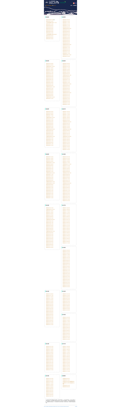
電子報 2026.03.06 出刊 (49, 37)
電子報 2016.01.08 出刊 (66, 286)
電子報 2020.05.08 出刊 (49, 184)
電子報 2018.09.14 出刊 (49, 218)
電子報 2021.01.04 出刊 (66, 149)
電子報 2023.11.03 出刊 (66, 69)
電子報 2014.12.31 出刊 (66, 293)
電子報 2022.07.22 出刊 (49, 127)
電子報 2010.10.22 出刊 (49, 385)
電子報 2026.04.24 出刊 (49, 31)
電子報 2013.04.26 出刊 (66, 330)
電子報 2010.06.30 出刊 (49, 394)
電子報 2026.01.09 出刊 (49, 38)
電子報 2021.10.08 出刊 (66, 117)
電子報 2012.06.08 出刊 (49, 358)
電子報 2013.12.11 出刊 (66, 318)
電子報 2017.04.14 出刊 (66, 234)
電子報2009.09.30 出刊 (66, 378)
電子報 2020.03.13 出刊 (49, 190)
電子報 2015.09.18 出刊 (49, 304)
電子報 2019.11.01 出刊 (66, 165)
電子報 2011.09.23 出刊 (66, 356)
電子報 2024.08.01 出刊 (49, 79)
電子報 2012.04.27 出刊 (49, 362)
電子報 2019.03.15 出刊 (66, 193)
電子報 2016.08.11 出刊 (66, 264)
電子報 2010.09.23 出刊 (49, 388)
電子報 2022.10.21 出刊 (49, 118)
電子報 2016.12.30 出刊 (66, 250)
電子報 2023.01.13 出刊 (66, 104)
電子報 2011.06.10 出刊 (66, 359)
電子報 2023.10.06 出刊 (66, 72)
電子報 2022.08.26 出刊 (49, 124)
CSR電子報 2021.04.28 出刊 (67, 136)
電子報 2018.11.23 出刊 (49, 210)
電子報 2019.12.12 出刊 (66, 158)
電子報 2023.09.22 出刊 (66, 73)
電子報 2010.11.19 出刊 (49, 382)
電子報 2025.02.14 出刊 (66, 51)
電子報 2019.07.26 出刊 (66, 177)
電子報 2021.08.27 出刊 (66, 123)
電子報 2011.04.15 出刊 (66, 365)
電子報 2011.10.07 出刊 (66, 355)
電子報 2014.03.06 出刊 (66, 307)
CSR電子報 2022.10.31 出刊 (50, 117)
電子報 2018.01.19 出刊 (49, 245)
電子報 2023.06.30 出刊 (66, 85)
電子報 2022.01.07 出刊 (49, 145)
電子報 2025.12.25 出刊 (66, 19)
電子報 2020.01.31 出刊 (49, 194)
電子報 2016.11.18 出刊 (66, 254)
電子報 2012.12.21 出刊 (49, 346)
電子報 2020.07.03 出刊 (49, 175)
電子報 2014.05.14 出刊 (66, 301)
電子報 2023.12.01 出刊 (66, 66)
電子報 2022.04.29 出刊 (49, 134)
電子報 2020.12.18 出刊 (49, 156)
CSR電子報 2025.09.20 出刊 (67, 28)
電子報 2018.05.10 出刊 (49, 234)
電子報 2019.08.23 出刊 (66, 174)
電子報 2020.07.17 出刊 (49, 174)
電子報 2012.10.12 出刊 (49, 353)
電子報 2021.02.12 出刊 (66, 145)
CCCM (76, 406)
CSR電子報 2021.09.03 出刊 (67, 121)
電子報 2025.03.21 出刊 (66, 48)
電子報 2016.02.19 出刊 (66, 282)
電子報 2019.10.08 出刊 (66, 168)
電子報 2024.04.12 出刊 (49, 91)
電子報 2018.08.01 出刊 (49, 223)
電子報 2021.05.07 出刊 (66, 134)
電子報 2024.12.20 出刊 (49, 63)
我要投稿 (47, 5)
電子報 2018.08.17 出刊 (49, 222)
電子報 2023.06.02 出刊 (66, 88)
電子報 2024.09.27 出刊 (49, 73)
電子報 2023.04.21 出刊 (66, 94)
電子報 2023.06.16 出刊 (66, 86)
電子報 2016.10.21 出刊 (66, 257)
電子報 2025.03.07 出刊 (66, 50)
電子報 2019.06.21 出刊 (66, 180)
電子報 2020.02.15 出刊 (49, 193)
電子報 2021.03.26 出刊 (66, 140)
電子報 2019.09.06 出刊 (66, 171)
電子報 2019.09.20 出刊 (66, 169)
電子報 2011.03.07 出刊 (66, 369)
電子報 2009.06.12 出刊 (66, 385)
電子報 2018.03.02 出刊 (49, 241)
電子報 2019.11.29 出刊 (66, 159)
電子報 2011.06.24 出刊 (66, 358)
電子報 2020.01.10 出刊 (49, 197)
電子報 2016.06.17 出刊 (66, 270)
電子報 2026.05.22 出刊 (49, 28)
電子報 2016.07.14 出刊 (66, 267)
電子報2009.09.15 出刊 (66, 379)
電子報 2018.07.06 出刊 (49, 226)
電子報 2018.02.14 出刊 (49, 242)
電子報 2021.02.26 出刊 (66, 143)
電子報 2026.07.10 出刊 (49, 24)
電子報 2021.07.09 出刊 (66, 127)
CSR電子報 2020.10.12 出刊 (50, 162)
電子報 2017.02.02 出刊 (66, 241)
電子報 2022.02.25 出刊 (49, 142)
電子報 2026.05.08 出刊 (49, 29)
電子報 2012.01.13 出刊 (49, 369)
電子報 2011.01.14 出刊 (66, 371)
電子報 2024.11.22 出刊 (49, 67)
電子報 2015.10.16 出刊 (49, 301)
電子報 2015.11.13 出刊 (49, 298)
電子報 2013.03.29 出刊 (66, 333)
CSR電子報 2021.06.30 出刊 (67, 129)
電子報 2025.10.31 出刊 (66, 24)
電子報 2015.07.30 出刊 (49, 307)
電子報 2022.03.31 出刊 (49, 139)
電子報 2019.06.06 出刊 (66, 181)
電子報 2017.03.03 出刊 (66, 238)
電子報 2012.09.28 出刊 (49, 355)
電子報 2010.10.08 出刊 (49, 387)
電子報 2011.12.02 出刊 (66, 349)
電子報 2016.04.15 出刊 (66, 276)
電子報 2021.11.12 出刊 (66, 114)
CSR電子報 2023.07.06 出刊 (67, 83)
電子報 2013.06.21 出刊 (66, 324)
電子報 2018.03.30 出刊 (49, 238)
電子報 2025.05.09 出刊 (66, 43)
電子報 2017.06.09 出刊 (66, 228)
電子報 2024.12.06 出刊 (49, 64)
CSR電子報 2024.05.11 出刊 (50, 86)
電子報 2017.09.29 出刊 (66, 216)
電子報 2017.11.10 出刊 (66, 212)
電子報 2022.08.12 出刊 (49, 126)
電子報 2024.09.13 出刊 (49, 75)
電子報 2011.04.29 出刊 (66, 363)
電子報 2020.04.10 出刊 (49, 187)
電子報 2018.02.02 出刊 (49, 244)
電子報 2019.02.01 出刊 (66, 197)
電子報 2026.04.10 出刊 (49, 32)
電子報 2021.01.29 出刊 (66, 146)
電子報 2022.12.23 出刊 (49, 111)
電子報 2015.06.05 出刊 (49, 309)
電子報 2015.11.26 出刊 (49, 296)
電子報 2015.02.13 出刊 (49, 321)
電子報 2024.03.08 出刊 (49, 94)
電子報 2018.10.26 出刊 (49, 213)
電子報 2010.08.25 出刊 (49, 391)
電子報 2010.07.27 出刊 (49, 393)
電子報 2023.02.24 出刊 (66, 99)
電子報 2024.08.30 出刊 (49, 76)
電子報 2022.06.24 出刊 (49, 130)
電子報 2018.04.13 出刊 (49, 237)
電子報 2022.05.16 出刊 (49, 133)
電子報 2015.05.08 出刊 (49, 312)
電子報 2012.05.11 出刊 (49, 360)
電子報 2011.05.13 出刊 (66, 362)
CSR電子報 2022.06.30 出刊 (50, 129)
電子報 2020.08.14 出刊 (49, 169)
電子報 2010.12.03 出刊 (49, 381)
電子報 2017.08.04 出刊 (66, 222)
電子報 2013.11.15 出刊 (66, 321)
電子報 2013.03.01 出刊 (66, 336)
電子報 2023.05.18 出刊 (66, 89)
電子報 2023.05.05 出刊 (66, 91)
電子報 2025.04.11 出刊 (66, 47)
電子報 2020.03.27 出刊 (49, 188)
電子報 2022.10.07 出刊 (49, 120)
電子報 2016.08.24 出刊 (66, 263)
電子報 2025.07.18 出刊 (66, 35)
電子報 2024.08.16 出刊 (49, 78)
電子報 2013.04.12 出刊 (66, 331)
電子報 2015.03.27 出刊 (49, 317)
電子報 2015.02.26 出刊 (49, 320)
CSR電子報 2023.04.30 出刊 (67, 92)
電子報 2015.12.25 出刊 (49, 293)
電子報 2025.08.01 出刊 (66, 34)
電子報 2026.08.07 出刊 (49, 19)
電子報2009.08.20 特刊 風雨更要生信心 (68, 381)
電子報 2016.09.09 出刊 (66, 261)
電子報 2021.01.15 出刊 (66, 148)
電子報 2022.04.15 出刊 (49, 137)
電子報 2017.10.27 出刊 (66, 213)
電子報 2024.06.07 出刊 (49, 83)
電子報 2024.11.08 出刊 (49, 69)
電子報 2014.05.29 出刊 (66, 299)
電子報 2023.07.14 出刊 (66, 82)
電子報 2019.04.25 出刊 (66, 187)
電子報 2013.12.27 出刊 (66, 317)
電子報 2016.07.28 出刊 (66, 266)
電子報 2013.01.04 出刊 (66, 339)
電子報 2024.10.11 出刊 (49, 72)
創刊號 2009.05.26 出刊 (66, 386)
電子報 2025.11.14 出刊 (66, 22)
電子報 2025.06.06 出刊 (66, 40)
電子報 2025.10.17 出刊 (66, 25)
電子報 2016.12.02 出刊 (66, 253)
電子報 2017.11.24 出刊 (66, 210)
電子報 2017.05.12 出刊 (66, 231)
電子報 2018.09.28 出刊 (49, 216)
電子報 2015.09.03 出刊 (49, 305)
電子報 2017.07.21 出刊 (66, 223)
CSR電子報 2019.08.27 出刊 (67, 172)
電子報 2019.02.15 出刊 (66, 196)
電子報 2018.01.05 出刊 (49, 247)
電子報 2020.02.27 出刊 (49, 191)
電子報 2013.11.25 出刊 (66, 320)
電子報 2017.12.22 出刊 (66, 207)
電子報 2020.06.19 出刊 (49, 177)
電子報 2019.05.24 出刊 (66, 184)
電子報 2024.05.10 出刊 (49, 88)
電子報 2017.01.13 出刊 (66, 242)
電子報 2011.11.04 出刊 (66, 352)
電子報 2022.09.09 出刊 (49, 123)
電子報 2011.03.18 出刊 (66, 368)
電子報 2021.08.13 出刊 (66, 124)
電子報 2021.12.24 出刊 (66, 111)
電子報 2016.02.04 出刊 (66, 283)
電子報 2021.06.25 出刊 (66, 130)
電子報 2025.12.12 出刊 (66, 21)
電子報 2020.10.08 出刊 (49, 164)
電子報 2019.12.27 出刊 (66, 156)
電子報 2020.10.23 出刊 (49, 161)
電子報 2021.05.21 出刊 (66, 133)
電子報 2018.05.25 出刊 (49, 232)
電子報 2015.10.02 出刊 (49, 302)
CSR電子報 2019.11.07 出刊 (67, 164)
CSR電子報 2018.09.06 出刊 (50, 219)
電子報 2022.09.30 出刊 (49, 121)
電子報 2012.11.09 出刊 (49, 350)
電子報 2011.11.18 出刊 (66, 350)
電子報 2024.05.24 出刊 (49, 85)
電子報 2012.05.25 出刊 (49, 359)
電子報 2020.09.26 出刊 (49, 165)
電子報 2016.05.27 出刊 (66, 272)
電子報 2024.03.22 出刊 (49, 92)
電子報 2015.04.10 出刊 (49, 315)
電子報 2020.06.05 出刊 (49, 178)
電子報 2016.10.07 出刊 (66, 258)
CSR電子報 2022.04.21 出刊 (50, 136)
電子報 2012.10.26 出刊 (49, 352)
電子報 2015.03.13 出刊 (49, 318)
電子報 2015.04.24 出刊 (49, 314)
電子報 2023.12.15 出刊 (66, 64)
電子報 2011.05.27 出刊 (66, 360)
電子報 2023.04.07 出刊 (66, 95)
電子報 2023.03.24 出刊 (66, 97)
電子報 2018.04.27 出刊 (49, 235)
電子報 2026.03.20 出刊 (49, 35)
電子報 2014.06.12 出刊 (66, 298)
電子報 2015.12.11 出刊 (49, 295)
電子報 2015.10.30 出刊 (49, 299)
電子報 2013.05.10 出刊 (66, 328)
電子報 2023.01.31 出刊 (66, 102)
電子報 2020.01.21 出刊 (49, 196)
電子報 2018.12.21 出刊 (49, 207)
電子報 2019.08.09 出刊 (66, 175)
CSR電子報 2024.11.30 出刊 (50, 66)
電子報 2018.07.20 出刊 (49, 225)
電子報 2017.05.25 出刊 (66, 229)
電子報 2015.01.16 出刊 (49, 324)
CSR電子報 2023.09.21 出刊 (67, 75)
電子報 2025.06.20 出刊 (66, 38)
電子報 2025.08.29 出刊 (66, 31)
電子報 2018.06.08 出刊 (49, 229)
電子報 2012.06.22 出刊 (49, 356)
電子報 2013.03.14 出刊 (66, 334)
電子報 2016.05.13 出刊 (66, 273)
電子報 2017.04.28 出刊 (66, 232)
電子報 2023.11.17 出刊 (66, 67)
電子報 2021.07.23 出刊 (66, 126)
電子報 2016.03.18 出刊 (66, 279)
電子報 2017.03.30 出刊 (66, 235)
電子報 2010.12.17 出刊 (49, 379)
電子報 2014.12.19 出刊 (66, 295)
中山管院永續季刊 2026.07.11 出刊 (51, 22)
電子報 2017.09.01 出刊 (66, 219)
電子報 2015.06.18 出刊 (49, 308)
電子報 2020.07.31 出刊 (49, 171)
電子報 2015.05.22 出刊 (49, 311)
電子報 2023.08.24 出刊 (66, 78)
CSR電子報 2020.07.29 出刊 (50, 172)
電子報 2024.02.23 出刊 (49, 95)
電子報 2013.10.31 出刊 (66, 323)
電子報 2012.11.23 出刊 (49, 349)
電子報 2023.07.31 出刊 (66, 80)
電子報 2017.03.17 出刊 (66, 237)
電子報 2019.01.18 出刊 (66, 199)
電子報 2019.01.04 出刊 (66, 200)
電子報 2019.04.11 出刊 (66, 190)
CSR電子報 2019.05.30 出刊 (67, 183)
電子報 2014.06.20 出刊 (66, 296)
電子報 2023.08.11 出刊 (66, 79)
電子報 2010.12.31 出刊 (49, 378)
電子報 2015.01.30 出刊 (49, 323)
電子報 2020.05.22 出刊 (49, 180)
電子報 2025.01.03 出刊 (66, 56)
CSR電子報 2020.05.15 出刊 (50, 181)
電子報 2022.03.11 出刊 (49, 140)
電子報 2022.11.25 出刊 (49, 114)
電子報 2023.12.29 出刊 (66, 63)
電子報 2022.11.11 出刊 (49, 115)
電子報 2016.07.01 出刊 (66, 269)
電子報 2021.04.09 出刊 (66, 139)
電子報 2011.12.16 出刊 (66, 347)
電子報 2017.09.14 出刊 (66, 218)
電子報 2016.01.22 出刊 (66, 285)
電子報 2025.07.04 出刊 (66, 37)
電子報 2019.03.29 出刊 (66, 191)
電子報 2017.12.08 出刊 (66, 209)
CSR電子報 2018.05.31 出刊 (50, 231)
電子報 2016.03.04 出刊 (66, 280)
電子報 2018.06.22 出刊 (49, 228)
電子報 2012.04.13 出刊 (49, 363)
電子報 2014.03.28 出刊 (66, 305)
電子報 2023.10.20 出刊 (66, 70)
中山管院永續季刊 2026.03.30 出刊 (51, 34)
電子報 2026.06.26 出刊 (49, 25)
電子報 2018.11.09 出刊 (49, 212)
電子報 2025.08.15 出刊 (66, 32)
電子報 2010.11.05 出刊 (49, 384)
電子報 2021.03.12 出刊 (66, 142)
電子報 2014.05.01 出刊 (66, 302)
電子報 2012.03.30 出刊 (49, 365)
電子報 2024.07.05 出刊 (49, 82)
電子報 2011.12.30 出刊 (66, 346)
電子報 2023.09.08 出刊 (66, 76)
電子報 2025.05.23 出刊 (66, 41)
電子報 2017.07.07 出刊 (66, 225)
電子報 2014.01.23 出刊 (66, 308)
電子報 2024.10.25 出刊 (49, 70)
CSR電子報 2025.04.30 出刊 (67, 44)
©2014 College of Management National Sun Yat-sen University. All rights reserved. (56, 406)
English (54, 5)
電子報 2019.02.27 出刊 (66, 194)
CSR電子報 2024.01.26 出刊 (50, 97)
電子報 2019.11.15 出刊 (66, 162)
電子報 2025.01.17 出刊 (66, 53)
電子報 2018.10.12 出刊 (49, 215)
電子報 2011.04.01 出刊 (66, 366)
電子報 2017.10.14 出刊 (66, 215)
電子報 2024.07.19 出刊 (49, 80)
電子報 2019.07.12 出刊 (66, 178)
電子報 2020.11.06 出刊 (49, 159)
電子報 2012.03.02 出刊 (49, 368)
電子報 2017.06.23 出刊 (66, 226)
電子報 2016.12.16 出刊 (66, 251)
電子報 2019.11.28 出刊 (66, 161)
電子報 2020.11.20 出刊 (49, 158)
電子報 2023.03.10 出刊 (66, 98)
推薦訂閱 (51, 5)
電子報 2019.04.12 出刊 (66, 188)
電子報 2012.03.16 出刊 (49, 366)
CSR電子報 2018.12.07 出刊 (50, 209)
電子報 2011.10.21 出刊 (66, 353)
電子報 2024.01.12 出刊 (49, 98)
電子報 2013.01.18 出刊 (66, 337)
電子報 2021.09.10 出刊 (66, 120)
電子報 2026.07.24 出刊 (49, 21)
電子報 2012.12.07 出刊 (49, 347)
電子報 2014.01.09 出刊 (66, 309)
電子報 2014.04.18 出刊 (66, 304)
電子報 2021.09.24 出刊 (66, 118)
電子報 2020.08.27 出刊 (49, 168)
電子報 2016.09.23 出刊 (66, 260)
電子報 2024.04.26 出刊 (49, 89)
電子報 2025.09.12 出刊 (66, 29)
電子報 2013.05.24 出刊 (66, 327)
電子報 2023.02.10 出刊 (66, 101)
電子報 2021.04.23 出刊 (66, 137)
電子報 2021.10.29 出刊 (66, 115)
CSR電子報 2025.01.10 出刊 (67, 54)
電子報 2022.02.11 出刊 (49, 143)
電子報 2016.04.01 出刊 (66, 277)
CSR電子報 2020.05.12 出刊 (50, 183)
